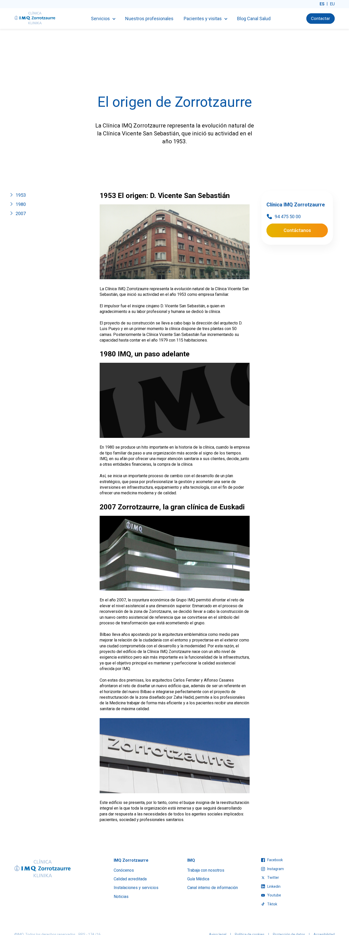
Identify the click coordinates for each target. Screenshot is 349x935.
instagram (275, 869)
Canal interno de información (212, 887)
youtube (273, 895)
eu (332, 4)
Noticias (121, 896)
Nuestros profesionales (149, 18)
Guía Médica (198, 878)
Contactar (320, 18)
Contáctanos (297, 230)
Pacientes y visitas (203, 18)
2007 (21, 213)
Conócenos (124, 870)
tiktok (271, 904)
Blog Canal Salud (254, 18)
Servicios (100, 18)
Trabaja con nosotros (205, 870)
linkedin (273, 886)
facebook (274, 860)
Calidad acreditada (130, 878)
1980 (21, 204)
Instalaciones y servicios (136, 887)
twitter (272, 877)
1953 (21, 195)
